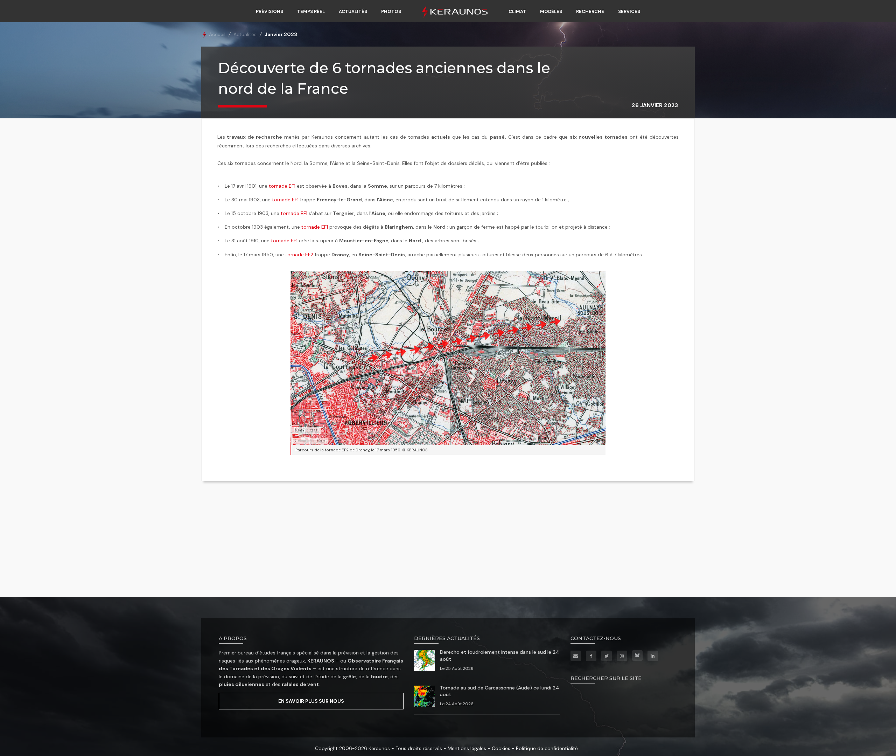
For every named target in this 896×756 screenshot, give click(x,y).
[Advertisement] (448, 541)
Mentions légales (467, 748)
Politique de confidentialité (547, 748)
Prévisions (269, 11)
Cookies (501, 748)
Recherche (590, 11)
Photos (391, 11)
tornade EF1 (282, 186)
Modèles (551, 11)
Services (629, 11)
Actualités (353, 11)
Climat (517, 11)
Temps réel (311, 11)
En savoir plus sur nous (311, 701)
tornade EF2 (299, 254)
